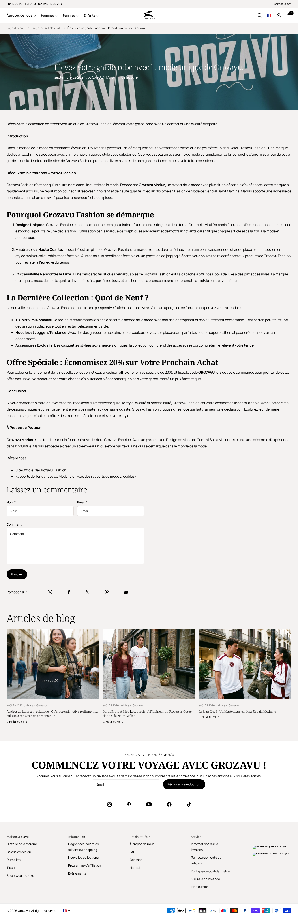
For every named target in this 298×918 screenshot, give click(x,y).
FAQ (132, 852)
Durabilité (14, 860)
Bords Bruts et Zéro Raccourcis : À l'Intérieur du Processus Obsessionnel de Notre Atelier (149, 679)
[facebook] (169, 804)
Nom (11, 502)
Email (82, 502)
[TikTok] (189, 804)
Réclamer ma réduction (184, 784)
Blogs (35, 28)
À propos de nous (19, 15)
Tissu (11, 867)
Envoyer (17, 574)
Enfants (89, 15)
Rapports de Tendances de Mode (41, 476)
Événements (77, 873)
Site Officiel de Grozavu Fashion (40, 470)
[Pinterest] (129, 804)
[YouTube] (149, 804)
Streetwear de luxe (20, 875)
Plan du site (199, 887)
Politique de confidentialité (210, 871)
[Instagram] (109, 804)
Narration (136, 867)
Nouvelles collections (83, 857)
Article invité (53, 28)
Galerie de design (19, 852)
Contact (136, 860)
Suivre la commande (205, 879)
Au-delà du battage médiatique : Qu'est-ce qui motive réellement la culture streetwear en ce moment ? (53, 679)
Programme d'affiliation (84, 865)
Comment (15, 524)
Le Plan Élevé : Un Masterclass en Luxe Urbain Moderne (245, 677)
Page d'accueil (16, 28)
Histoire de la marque (22, 844)
